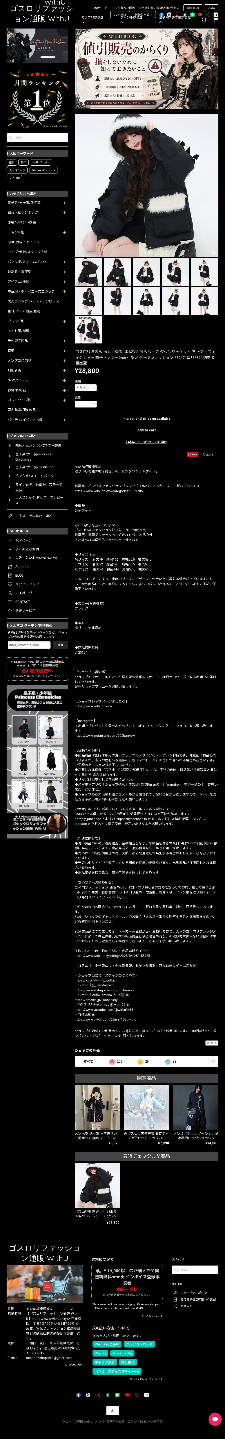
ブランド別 (16, 321)
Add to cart (146, 430)
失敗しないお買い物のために (160, 7)
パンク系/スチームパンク (27, 262)
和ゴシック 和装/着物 (24, 311)
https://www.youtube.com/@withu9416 (104, 1010)
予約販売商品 (18, 341)
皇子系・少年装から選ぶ (175, 20)
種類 (78, 381)
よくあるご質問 (125, 7)
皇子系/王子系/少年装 (24, 203)
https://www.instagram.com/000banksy (104, 990)
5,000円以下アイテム (23, 242)
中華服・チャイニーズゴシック (31, 291)
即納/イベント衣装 (22, 222)
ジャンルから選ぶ (131, 20)
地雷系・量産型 (19, 272)
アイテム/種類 (18, 282)
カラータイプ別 (19, 400)
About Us (193, 7)
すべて (88, 1061)
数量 (78, 397)
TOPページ (100, 7)
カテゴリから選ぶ (92, 20)
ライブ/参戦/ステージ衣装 (27, 252)
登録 (60, 645)
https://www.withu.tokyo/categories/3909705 (109, 491)
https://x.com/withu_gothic (95, 980)
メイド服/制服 (18, 331)
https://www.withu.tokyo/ (93, 706)
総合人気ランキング (23, 213)
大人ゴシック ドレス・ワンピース (33, 301)
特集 (11, 351)
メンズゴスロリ (19, 361)
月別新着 (14, 370)
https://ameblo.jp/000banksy (96, 1000)
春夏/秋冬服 (17, 390)
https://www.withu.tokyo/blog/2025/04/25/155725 (112, 956)
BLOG (211, 7)
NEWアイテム (18, 380)
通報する (212, 1042)
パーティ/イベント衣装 (25, 420)
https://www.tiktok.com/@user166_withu (105, 1019)
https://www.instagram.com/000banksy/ (105, 736)
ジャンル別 (16, 232)
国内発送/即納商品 (22, 410)
